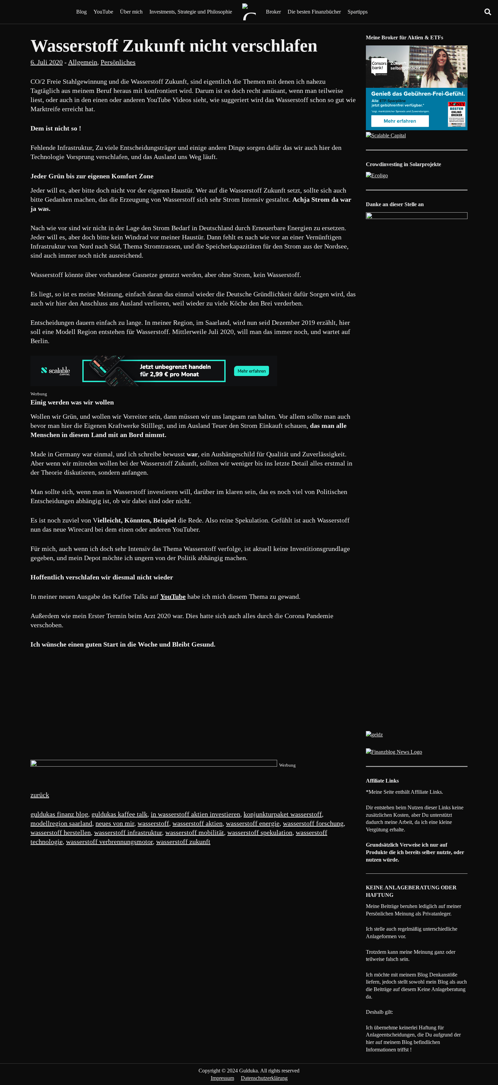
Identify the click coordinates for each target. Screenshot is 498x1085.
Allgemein (82, 62)
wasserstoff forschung (313, 823)
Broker (273, 12)
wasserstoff (153, 823)
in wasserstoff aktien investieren (195, 814)
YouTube (103, 12)
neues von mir (115, 823)
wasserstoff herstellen (60, 832)
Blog (81, 12)
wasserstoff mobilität (194, 832)
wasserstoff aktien (197, 823)
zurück (39, 794)
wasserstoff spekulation (259, 832)
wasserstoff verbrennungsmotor (109, 841)
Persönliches (118, 62)
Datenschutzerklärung (264, 1078)
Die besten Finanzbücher (314, 12)
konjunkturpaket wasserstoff (283, 814)
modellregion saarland (61, 823)
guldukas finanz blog (59, 814)
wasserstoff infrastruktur (128, 832)
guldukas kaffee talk (119, 814)
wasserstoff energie (252, 823)
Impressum (222, 1078)
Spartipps (358, 12)
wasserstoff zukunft (183, 841)
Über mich (131, 12)
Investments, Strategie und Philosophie (190, 12)
